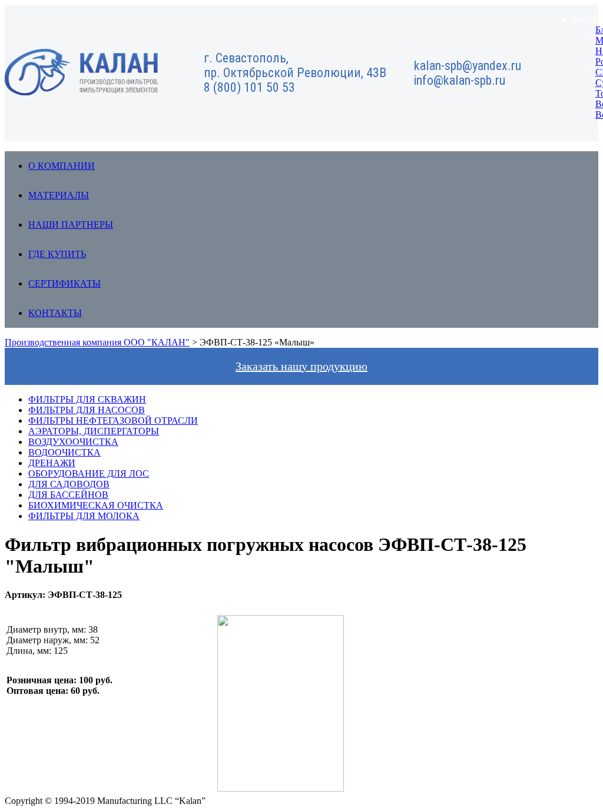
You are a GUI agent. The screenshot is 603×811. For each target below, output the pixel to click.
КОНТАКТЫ (55, 313)
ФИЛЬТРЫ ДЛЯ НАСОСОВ (86, 410)
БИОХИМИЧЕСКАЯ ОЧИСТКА (95, 505)
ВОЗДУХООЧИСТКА (73, 442)
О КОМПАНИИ (61, 166)
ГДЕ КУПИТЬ (57, 254)
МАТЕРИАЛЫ (58, 195)
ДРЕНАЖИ (51, 463)
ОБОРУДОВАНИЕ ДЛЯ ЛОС (88, 473)
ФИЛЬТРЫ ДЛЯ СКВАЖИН (87, 399)
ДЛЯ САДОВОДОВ (69, 484)
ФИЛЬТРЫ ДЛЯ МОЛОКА (84, 516)
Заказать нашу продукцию (301, 366)
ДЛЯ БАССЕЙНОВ (68, 495)
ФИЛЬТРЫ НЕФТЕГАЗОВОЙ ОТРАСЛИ (113, 421)
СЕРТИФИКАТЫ (64, 283)
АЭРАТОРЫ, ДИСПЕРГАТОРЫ (93, 431)
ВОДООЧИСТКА (64, 452)
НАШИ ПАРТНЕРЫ (70, 225)
